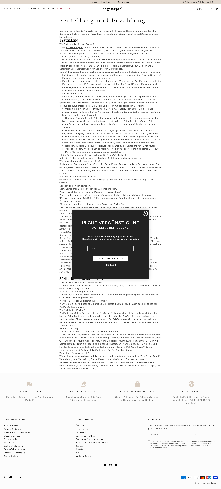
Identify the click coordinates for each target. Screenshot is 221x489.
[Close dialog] (145, 213)
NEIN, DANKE (110, 265)
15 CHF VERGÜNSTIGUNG (110, 258)
